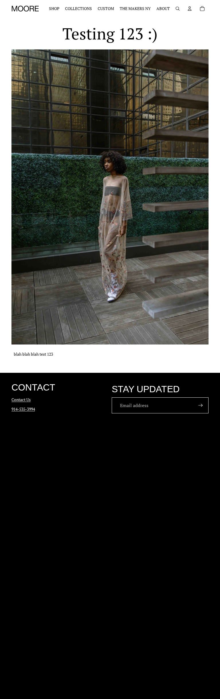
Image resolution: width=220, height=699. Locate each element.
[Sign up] (200, 405)
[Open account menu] (189, 8)
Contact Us (21, 399)
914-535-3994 (23, 409)
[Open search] (177, 8)
